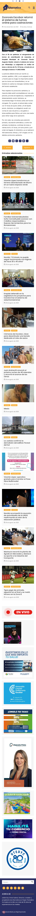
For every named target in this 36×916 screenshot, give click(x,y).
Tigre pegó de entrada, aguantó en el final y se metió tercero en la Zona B (17, 592)
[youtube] (19, 1)
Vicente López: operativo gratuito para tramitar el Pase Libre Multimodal (17, 479)
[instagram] (23, 1)
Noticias (29, 27)
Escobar (24, 27)
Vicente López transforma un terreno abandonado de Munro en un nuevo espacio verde (18, 182)
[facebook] (16, 1)
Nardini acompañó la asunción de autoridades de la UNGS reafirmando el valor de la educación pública (17, 516)
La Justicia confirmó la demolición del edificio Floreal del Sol (17, 443)
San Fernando (16, 367)
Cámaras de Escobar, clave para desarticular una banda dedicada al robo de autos (17, 336)
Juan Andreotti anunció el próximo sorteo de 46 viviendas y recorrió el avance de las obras (17, 373)
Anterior (8, 147)
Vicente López (16, 177)
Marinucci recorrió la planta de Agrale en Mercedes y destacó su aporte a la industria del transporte (17, 554)
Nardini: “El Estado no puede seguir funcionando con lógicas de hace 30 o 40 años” (17, 259)
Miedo (6, 408)
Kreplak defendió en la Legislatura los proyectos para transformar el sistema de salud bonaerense (17, 296)
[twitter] (13, 1)
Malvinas (7, 254)
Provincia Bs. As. (16, 290)
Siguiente (27, 147)
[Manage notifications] (3, 912)
